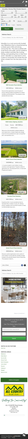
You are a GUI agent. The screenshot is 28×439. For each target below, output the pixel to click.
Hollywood (3, 368)
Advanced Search (19, 28)
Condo (8, 25)
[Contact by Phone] (23, 1)
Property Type (4, 23)
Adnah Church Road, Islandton (14, 159)
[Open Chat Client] (24, 435)
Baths (22, 15)
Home (3, 25)
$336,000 (21, 81)
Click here (3, 348)
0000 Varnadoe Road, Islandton (14, 85)
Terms (9, 437)
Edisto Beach (4, 356)
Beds (15, 15)
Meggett (3, 370)
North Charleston (4, 362)
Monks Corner (4, 372)
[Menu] (26, 5)
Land (13, 25)
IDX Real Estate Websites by (7, 436)
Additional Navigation (14, 380)
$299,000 (22, 118)
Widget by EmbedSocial (19, 313)
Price (2, 19)
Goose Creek (4, 360)
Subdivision (4, 15)
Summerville (3, 358)
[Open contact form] (26, 1)
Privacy (13, 437)
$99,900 (21, 192)
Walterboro (3, 354)
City (16, 11)
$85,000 (22, 244)
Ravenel (3, 366)
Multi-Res (19, 25)
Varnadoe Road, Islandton (14, 196)
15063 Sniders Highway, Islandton (14, 122)
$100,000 (22, 155)
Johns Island (3, 364)
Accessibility (3, 437)
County (2, 11)
